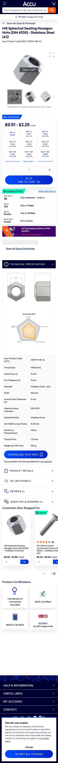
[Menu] (4, 3)
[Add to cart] (24, 562)
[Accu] (29, 3)
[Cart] (54, 4)
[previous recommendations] (44, 573)
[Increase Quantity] (8, 169)
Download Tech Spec (24, 454)
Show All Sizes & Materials (21, 23)
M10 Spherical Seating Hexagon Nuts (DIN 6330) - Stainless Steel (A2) (16, 548)
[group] (29, 70)
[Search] (52, 10)
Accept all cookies (29, 754)
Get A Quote (26, 220)
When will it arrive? (47, 191)
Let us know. (46, 461)
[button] (51, 55)
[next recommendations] (53, 573)
